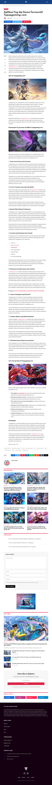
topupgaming (25, 450)
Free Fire (5, 485)
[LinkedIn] (5, 66)
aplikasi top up (7, 448)
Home (19, 777)
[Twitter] (5, 62)
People (23, 777)
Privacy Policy (33, 686)
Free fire (23, 448)
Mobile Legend (30, 485)
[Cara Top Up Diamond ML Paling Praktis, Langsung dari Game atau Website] (37, 517)
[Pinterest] (5, 69)
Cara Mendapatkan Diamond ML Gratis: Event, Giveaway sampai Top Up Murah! (14, 528)
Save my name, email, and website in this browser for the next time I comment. (22, 582)
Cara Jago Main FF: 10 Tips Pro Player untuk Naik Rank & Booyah (14, 508)
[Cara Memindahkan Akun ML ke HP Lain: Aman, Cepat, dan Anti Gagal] (37, 498)
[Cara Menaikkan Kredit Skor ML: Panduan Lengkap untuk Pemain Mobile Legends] (37, 478)
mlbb (46, 448)
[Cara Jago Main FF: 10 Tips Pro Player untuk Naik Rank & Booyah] (14, 498)
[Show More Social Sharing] (32, 22)
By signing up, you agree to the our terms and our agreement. (26, 686)
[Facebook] (5, 59)
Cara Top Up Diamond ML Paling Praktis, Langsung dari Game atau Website (36, 528)
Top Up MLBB (18, 450)
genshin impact (29, 448)
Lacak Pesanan (7, 726)
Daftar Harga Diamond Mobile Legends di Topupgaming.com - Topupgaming (26, 538)
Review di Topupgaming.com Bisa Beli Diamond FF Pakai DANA (29, 290)
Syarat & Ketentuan (8, 740)
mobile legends (7, 450)
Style (28, 777)
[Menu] (5, 2)
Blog (5, 732)
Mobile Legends (14, 245)
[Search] (47, 2)
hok (35, 448)
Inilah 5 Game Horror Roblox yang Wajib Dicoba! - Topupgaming (24, 546)
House (32, 777)
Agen (5, 729)
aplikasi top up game (16, 448)
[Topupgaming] (26, 2)
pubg (13, 450)
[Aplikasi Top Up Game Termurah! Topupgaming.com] (26, 38)
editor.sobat (10, 18)
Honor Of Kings (40, 448)
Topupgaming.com (13, 66)
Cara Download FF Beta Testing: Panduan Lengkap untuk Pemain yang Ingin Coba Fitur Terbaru (13, 489)
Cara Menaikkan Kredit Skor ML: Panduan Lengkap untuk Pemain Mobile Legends (36, 489)
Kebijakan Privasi (7, 743)
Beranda (5, 5)
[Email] (5, 72)
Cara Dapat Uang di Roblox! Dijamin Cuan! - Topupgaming (22, 542)
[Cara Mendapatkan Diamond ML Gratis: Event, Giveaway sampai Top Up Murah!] (14, 517)
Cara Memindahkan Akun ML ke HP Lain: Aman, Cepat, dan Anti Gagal (37, 508)
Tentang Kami (6, 745)
